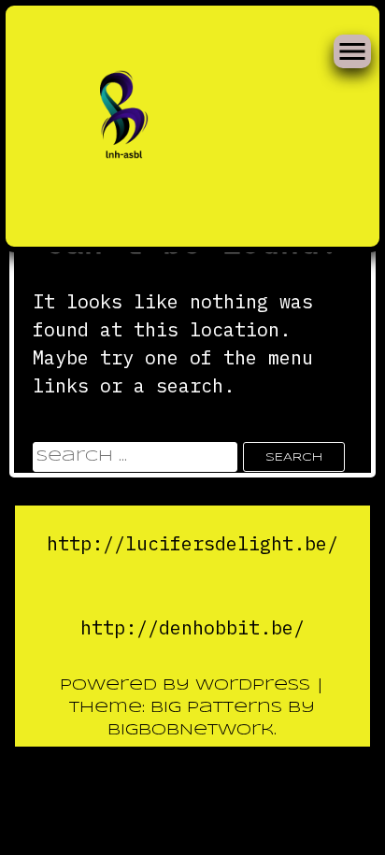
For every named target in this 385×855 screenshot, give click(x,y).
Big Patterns (216, 708)
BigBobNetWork (190, 730)
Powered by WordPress (188, 685)
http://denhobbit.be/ (192, 627)
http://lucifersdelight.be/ (192, 543)
